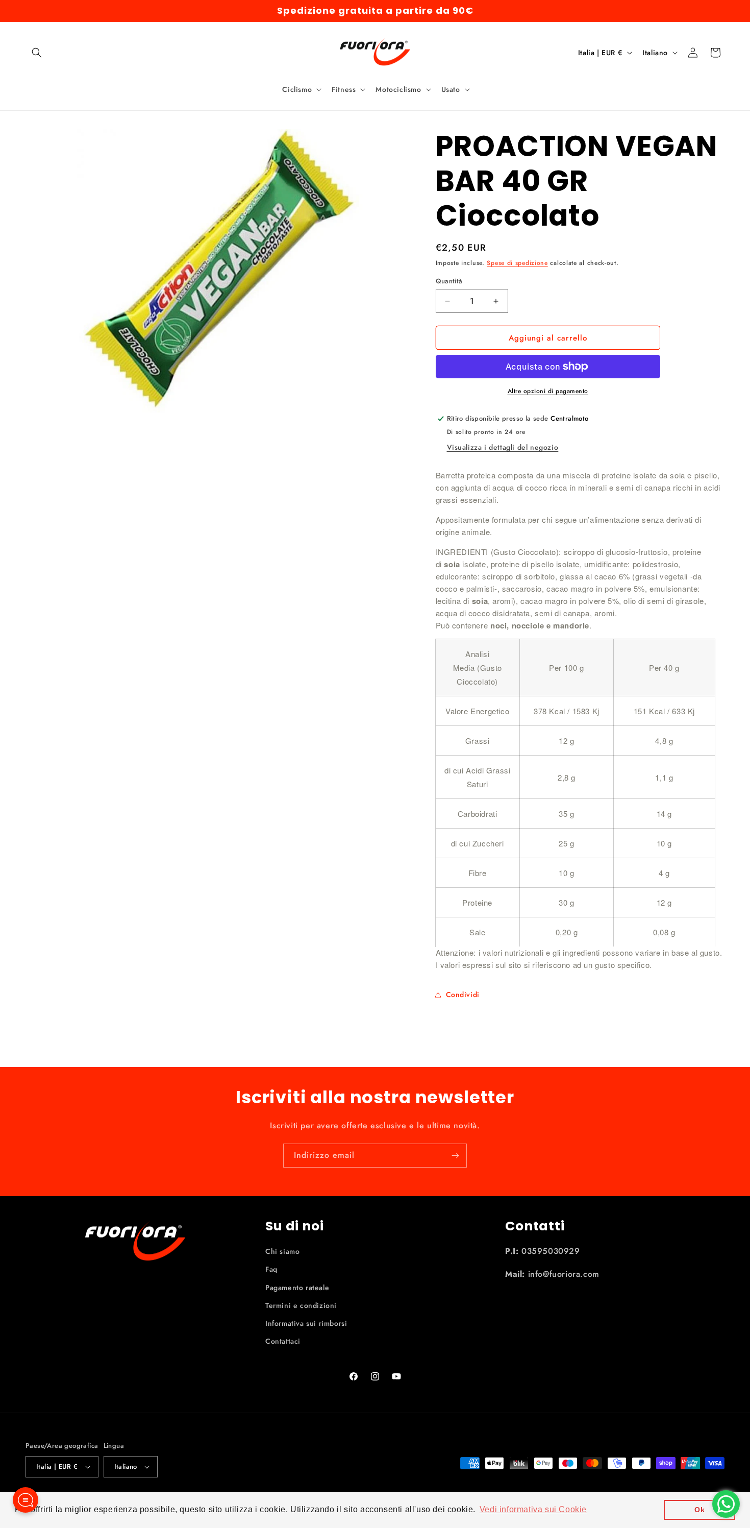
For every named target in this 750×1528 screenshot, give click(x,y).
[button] (37, 52)
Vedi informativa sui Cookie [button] (533, 1509)
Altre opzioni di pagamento (548, 391)
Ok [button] (699, 1510)
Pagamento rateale (297, 1287)
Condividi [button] (463, 994)
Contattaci (283, 1341)
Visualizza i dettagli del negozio (503, 447)
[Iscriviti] (455, 1156)
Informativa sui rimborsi (306, 1323)
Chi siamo (282, 1251)
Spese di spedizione (517, 263)
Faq (271, 1269)
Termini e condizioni (301, 1305)
